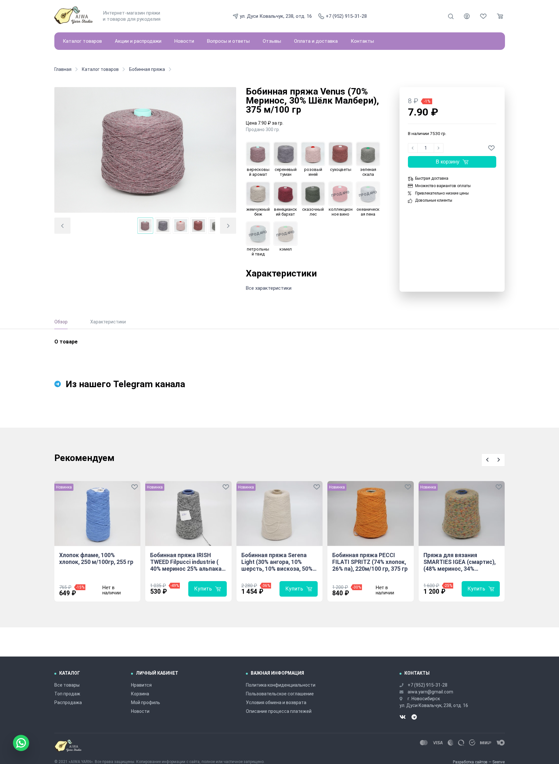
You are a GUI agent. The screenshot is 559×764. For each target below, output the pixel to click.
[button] (62, 226)
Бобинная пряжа (147, 69)
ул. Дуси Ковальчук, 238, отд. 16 (276, 16)
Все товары (67, 685)
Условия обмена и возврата (276, 702)
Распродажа (68, 702)
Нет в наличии (111, 590)
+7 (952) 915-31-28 (346, 16)
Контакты (362, 41)
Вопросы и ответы (228, 41)
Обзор (61, 321)
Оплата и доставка (316, 41)
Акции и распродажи (138, 41)
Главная (62, 69)
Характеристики (108, 321)
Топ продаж (67, 693)
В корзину (447, 161)
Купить (203, 589)
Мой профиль (145, 702)
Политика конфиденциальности (280, 685)
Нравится (141, 685)
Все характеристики (268, 288)
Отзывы (272, 41)
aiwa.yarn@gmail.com (430, 691)
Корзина (140, 693)
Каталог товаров (82, 41)
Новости (184, 41)
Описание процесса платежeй (279, 711)
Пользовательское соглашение (280, 693)
